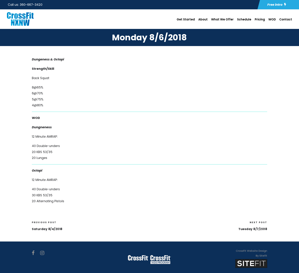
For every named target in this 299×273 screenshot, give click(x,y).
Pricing (260, 19)
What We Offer (222, 19)
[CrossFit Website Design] (251, 263)
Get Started (186, 19)
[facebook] (33, 253)
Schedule (244, 19)
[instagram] (42, 253)
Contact (285, 19)
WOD (272, 19)
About (203, 19)
